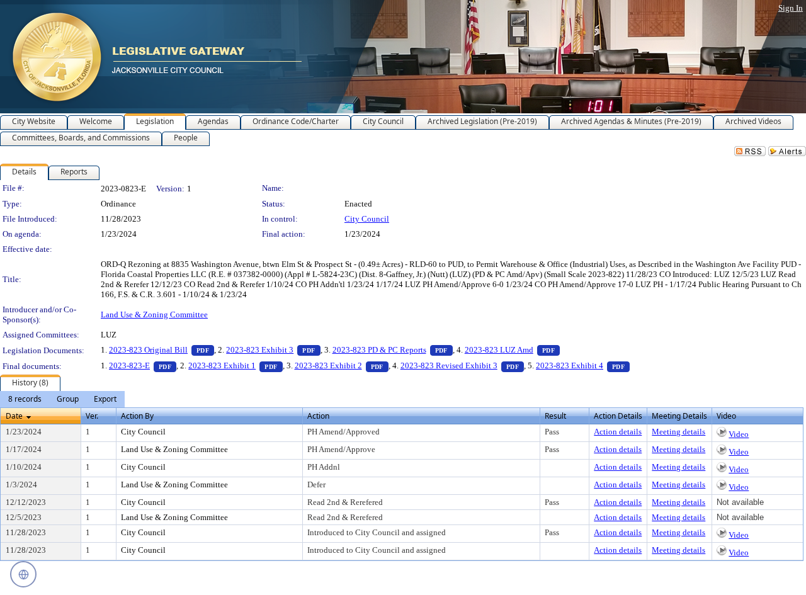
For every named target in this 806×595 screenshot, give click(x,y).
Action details (618, 431)
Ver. (92, 416)
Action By (137, 416)
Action (318, 416)
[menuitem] (25, 399)
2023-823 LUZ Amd (512, 349)
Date (14, 416)
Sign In (790, 8)
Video (739, 434)
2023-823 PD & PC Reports (392, 349)
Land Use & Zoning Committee (154, 314)
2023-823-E (142, 365)
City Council (366, 219)
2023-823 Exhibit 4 (583, 365)
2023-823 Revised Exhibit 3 (462, 365)
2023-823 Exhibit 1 (235, 365)
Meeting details (678, 431)
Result (555, 416)
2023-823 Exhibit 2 (342, 365)
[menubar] (62, 399)
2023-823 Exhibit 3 (273, 349)
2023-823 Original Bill (161, 349)
